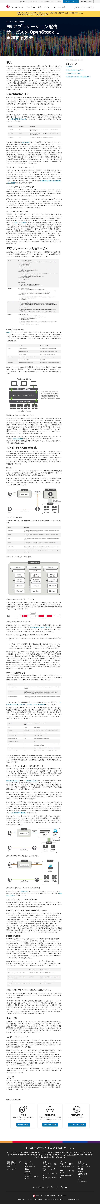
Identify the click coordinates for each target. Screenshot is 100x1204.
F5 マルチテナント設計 (73, 73)
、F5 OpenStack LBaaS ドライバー (40, 627)
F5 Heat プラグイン (12, 780)
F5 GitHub (69, 67)
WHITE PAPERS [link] (19, 22)
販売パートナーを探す (66, 1164)
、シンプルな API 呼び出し (17, 813)
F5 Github (24, 891)
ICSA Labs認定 (18, 439)
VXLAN (23, 223)
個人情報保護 (38, 1199)
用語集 (27, 1169)
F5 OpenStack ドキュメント (75, 70)
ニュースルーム (82, 1181)
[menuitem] (23, 1)
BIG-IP (8, 332)
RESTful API (25, 142)
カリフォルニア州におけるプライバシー (55, 1199)
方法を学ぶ (71, 1155)
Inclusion (80, 1171)
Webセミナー (28, 1174)
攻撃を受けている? (86, 1)
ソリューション (11, 1169)
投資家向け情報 (82, 1174)
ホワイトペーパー (30, 1166)
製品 (8, 1166)
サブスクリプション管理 (49, 1164)
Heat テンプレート (32, 780)
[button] (34, 132)
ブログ (80, 1176)
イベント (80, 1179)
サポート (59, 1)
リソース (8, 22)
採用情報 (80, 1169)
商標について (21, 1199)
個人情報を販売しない (73, 1199)
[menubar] (50, 1)
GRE (16, 223)
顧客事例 (27, 1171)
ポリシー (30, 1199)
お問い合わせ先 (82, 1164)
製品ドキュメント (30, 1164)
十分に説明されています (18, 119)
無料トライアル (11, 1164)
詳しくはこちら (41, 14)
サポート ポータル (48, 1166)
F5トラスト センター (84, 1166)
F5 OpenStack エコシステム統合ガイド (78, 77)
